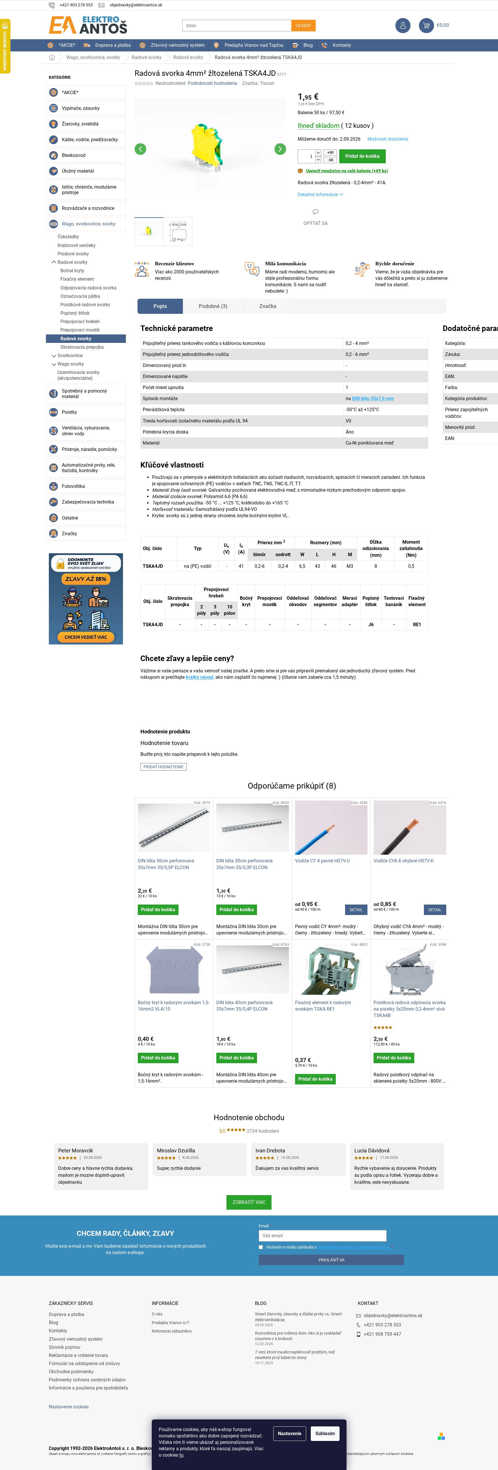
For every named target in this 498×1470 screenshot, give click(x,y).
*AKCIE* (70, 92)
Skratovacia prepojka (82, 347)
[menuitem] (61, 45)
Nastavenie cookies (69, 1407)
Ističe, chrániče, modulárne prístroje (89, 189)
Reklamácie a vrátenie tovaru (78, 1355)
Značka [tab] (267, 306)
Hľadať (303, 25)
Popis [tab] (160, 306)
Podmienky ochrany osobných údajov (87, 1380)
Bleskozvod (73, 155)
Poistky (69, 412)
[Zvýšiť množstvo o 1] (318, 153)
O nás (157, 1314)
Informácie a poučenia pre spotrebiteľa (88, 1388)
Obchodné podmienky (71, 1371)
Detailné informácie (318, 194)
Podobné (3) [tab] (213, 306)
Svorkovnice (70, 355)
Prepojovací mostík (80, 330)
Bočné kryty (72, 270)
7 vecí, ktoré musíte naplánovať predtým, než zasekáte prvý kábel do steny (295, 1355)
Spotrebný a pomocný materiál (84, 393)
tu (181, 1455)
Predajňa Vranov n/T (170, 1322)
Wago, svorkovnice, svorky (89, 224)
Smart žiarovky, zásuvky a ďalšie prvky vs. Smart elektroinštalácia (298, 1317)
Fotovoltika (73, 486)
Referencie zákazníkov (172, 1331)
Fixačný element (77, 279)
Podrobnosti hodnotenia (212, 83)
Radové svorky (73, 262)
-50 (330, 160)
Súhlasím (325, 1433)
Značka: (258, 83)
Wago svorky (71, 364)
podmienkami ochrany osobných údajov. (353, 1247)
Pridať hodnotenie (163, 766)
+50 (330, 152)
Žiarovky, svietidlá (80, 124)
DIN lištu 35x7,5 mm (373, 398)
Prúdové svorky (73, 254)
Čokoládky (68, 236)
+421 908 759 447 (382, 1334)
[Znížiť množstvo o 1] (318, 159)
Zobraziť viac (249, 1202)
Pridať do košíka (362, 156)
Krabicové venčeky (77, 245)
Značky (69, 533)
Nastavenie (289, 1433)
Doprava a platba (66, 1314)
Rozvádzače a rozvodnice (88, 208)
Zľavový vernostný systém (76, 1339)
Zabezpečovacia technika (88, 502)
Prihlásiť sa (332, 1260)
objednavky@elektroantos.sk (393, 1315)
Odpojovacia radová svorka (88, 288)
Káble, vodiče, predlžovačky (90, 139)
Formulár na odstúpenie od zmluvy (84, 1363)
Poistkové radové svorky (85, 304)
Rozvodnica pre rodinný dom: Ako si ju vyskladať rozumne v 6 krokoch (298, 1336)
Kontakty (58, 1330)
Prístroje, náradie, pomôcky (89, 449)
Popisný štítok (75, 313)
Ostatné (70, 518)
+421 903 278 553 (382, 1325)
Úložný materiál (78, 171)
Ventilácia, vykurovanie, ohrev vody (86, 430)
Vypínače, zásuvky (81, 108)
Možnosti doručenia (387, 139)
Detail (356, 909)
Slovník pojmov (65, 1347)
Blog (53, 1322)
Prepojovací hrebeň (80, 321)
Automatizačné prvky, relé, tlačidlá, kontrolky (88, 467)
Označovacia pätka (80, 296)
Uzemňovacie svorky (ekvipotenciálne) (79, 375)
